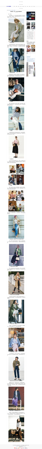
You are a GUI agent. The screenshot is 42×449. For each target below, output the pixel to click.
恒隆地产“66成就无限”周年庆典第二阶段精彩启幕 (31, 61)
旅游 (29, 6)
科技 (18, 6)
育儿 (25, 6)
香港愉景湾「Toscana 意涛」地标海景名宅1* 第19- (31, 58)
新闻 (16, 6)
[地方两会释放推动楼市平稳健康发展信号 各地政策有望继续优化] (29, 53)
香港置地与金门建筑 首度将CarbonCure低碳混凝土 (31, 60)
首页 (14, 6)
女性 (27, 6)
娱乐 (20, 6)
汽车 (31, 6)
